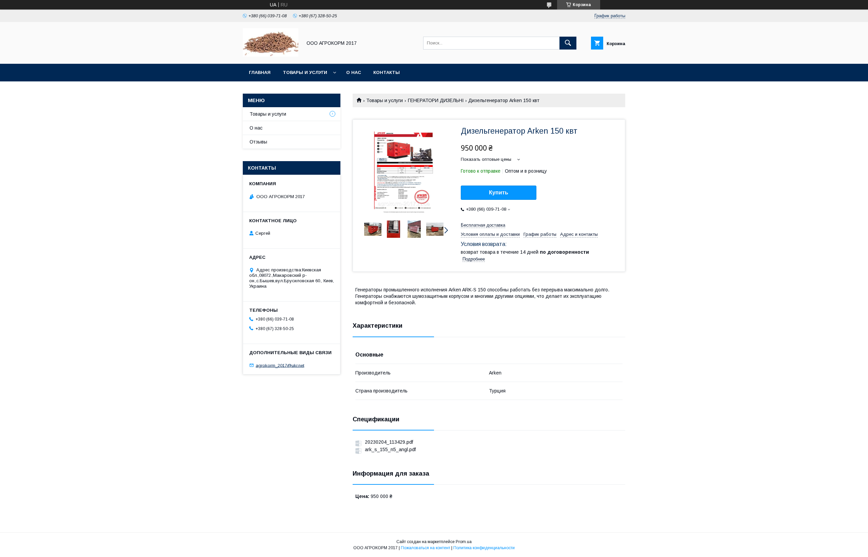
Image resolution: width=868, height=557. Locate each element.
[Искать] (567, 43)
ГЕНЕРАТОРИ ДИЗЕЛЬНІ (435, 100)
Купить (498, 192)
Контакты (386, 72)
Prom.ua (464, 541)
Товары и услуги (305, 72)
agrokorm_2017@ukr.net (280, 365)
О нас (353, 72)
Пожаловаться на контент (425, 547)
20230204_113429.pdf (389, 442)
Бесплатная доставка (483, 225)
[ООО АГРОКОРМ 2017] (270, 55)
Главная (260, 72)
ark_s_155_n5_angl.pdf (390, 449)
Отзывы (258, 142)
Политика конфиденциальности (484, 547)
